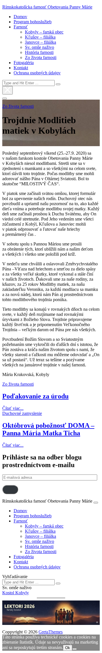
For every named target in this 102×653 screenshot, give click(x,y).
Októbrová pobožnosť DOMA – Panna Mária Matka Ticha (48, 429)
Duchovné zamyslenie (22, 413)
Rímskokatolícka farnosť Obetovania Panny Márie (47, 7)
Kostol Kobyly (15, 592)
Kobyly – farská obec (44, 32)
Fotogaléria (24, 62)
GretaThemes (51, 631)
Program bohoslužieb (33, 21)
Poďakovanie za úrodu (35, 396)
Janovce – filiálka (40, 42)
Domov (20, 16)
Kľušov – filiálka (40, 37)
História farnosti (39, 52)
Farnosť (21, 26)
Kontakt (21, 67)
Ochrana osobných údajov (37, 72)
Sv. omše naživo (39, 47)
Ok (67, 648)
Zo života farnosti (40, 57)
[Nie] (74, 649)
